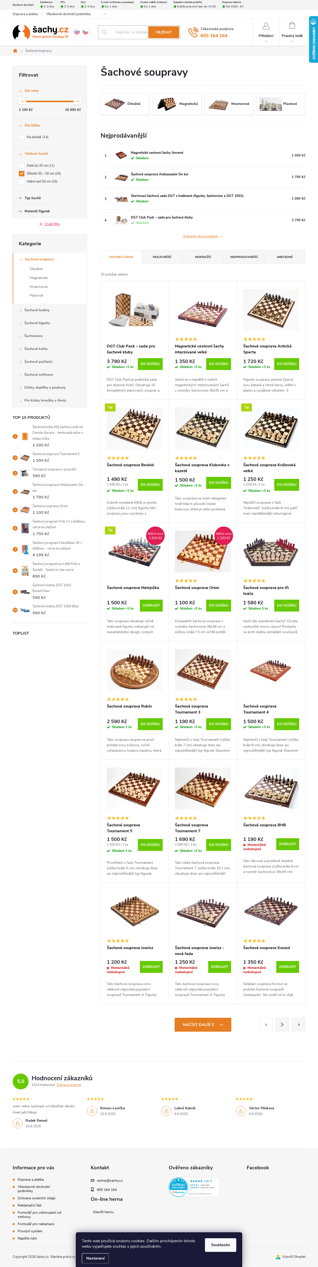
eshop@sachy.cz (110, 1180)
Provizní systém (30, 1231)
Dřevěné (36, 269)
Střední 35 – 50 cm (43, 173)
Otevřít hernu (103, 1212)
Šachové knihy (35, 348)
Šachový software (38, 374)
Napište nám (27, 1238)
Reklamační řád (29, 1205)
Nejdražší (203, 257)
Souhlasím (220, 1245)
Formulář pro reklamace (36, 1224)
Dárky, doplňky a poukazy (45, 387)
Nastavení (95, 1258)
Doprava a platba (25, 14)
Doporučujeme (121, 257)
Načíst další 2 (199, 1024)
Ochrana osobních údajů (36, 1198)
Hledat (164, 32)
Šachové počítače (38, 361)
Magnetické (38, 278)
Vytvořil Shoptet (293, 1257)
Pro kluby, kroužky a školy (45, 400)
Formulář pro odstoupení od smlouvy (39, 1214)
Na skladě (37, 137)
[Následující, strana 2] (282, 1024)
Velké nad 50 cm (41, 181)
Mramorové (38, 286)
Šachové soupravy (39, 259)
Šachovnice (33, 336)
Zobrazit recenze (69, 1085)
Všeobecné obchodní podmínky (68, 14)
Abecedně (285, 257)
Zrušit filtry (52, 224)
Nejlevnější (162, 257)
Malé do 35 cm (40, 165)
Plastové (36, 295)
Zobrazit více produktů (201, 236)
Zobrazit (151, 605)
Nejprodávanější (244, 257)
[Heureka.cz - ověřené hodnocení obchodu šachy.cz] (194, 1187)
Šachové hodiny (36, 310)
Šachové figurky (37, 323)
